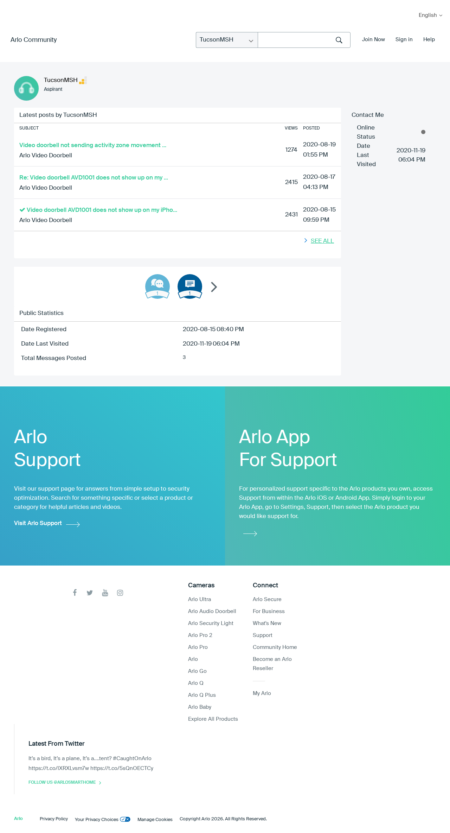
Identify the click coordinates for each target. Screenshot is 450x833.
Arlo (193, 659)
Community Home (275, 647)
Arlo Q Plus (202, 695)
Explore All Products (213, 719)
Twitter (89, 592)
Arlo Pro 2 (200, 635)
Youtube (105, 592)
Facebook (74, 592)
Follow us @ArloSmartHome (62, 783)
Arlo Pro (198, 647)
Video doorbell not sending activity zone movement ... (92, 146)
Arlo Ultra (199, 599)
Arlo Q (196, 683)
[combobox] (304, 40)
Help (429, 39)
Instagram (120, 592)
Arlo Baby (199, 707)
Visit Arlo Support (38, 523)
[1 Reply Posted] (157, 286)
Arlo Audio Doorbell (212, 611)
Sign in (404, 39)
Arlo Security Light (210, 623)
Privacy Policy (54, 819)
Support (262, 635)
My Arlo (10, 4)
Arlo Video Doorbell (45, 156)
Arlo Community (34, 40)
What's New (267, 623)
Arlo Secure (267, 599)
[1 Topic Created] (189, 286)
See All (322, 241)
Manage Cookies (155, 820)
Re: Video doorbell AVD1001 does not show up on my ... (93, 178)
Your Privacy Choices (96, 820)
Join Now (373, 39)
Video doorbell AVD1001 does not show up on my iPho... (102, 210)
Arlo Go (197, 671)
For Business (269, 611)
